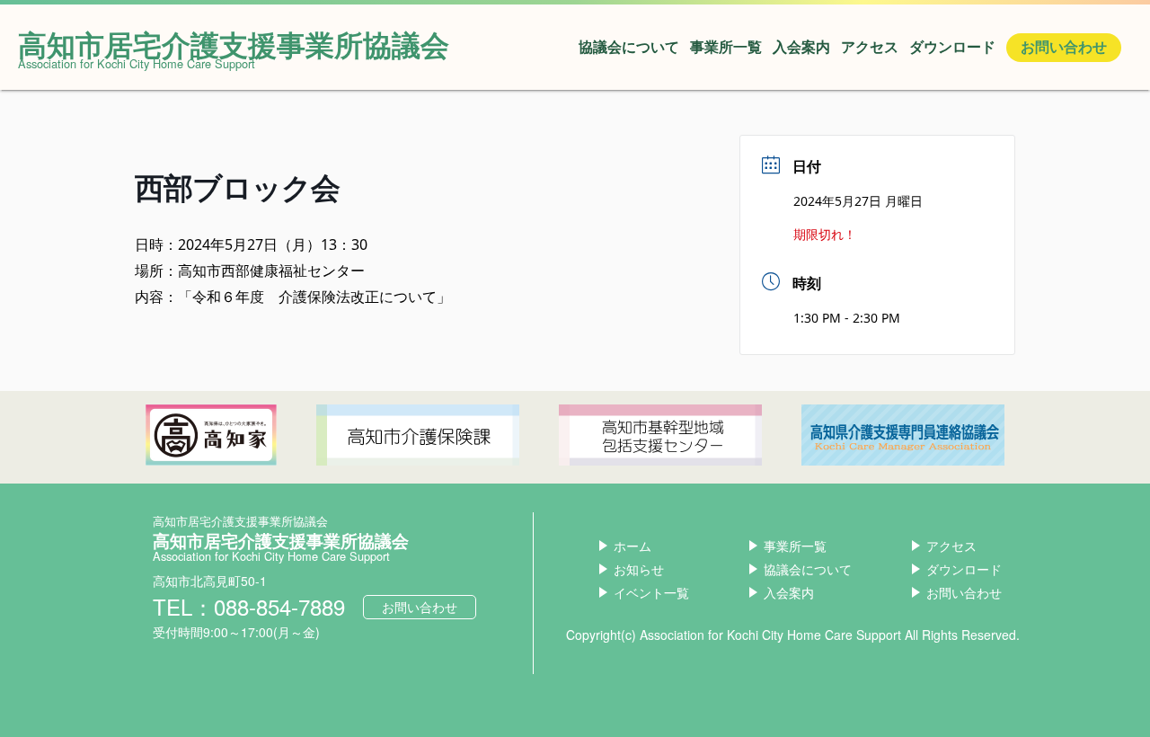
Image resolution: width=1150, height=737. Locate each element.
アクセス (869, 47)
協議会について (629, 47)
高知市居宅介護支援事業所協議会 (233, 44)
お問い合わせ (1064, 47)
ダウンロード (952, 47)
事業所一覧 (726, 47)
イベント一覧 (651, 592)
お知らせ (639, 569)
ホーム (632, 546)
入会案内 (801, 47)
